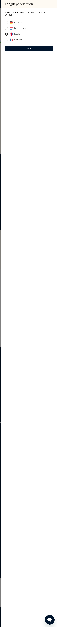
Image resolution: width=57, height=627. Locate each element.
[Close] (51, 4)
